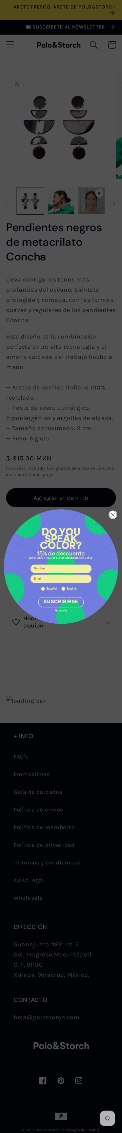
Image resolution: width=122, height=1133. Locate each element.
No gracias (61, 611)
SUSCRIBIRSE (61, 602)
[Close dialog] (113, 514)
